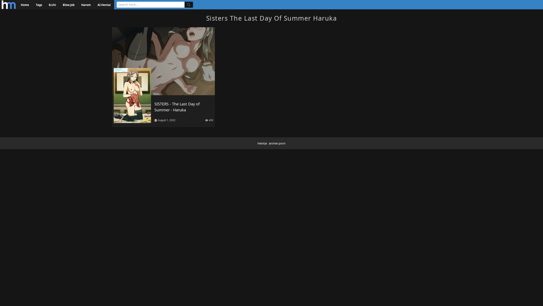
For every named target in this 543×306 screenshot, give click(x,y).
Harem (86, 5)
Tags (39, 5)
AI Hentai (104, 5)
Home (25, 5)
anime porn (277, 143)
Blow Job (68, 5)
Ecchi (52, 5)
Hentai (262, 143)
